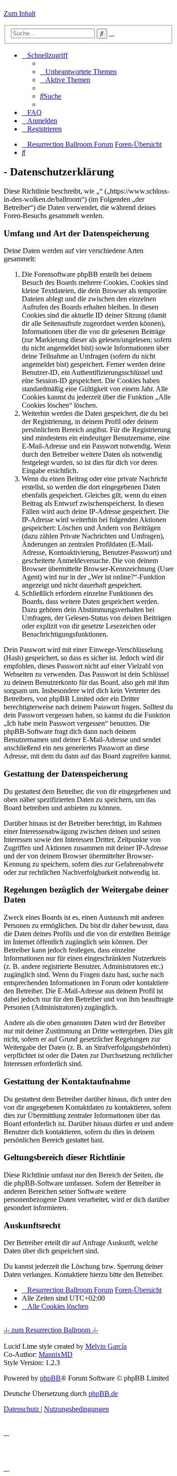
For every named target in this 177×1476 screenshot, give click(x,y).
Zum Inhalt (19, 13)
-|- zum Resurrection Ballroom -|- (51, 1330)
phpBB (50, 1378)
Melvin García (106, 1346)
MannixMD (56, 1354)
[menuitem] (78, 71)
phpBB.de (103, 1393)
